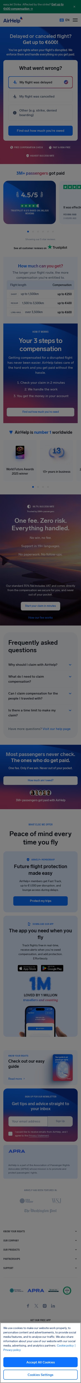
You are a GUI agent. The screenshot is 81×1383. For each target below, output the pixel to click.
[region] (40, 1353)
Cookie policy (65, 1345)
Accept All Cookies (40, 1362)
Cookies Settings (40, 1375)
